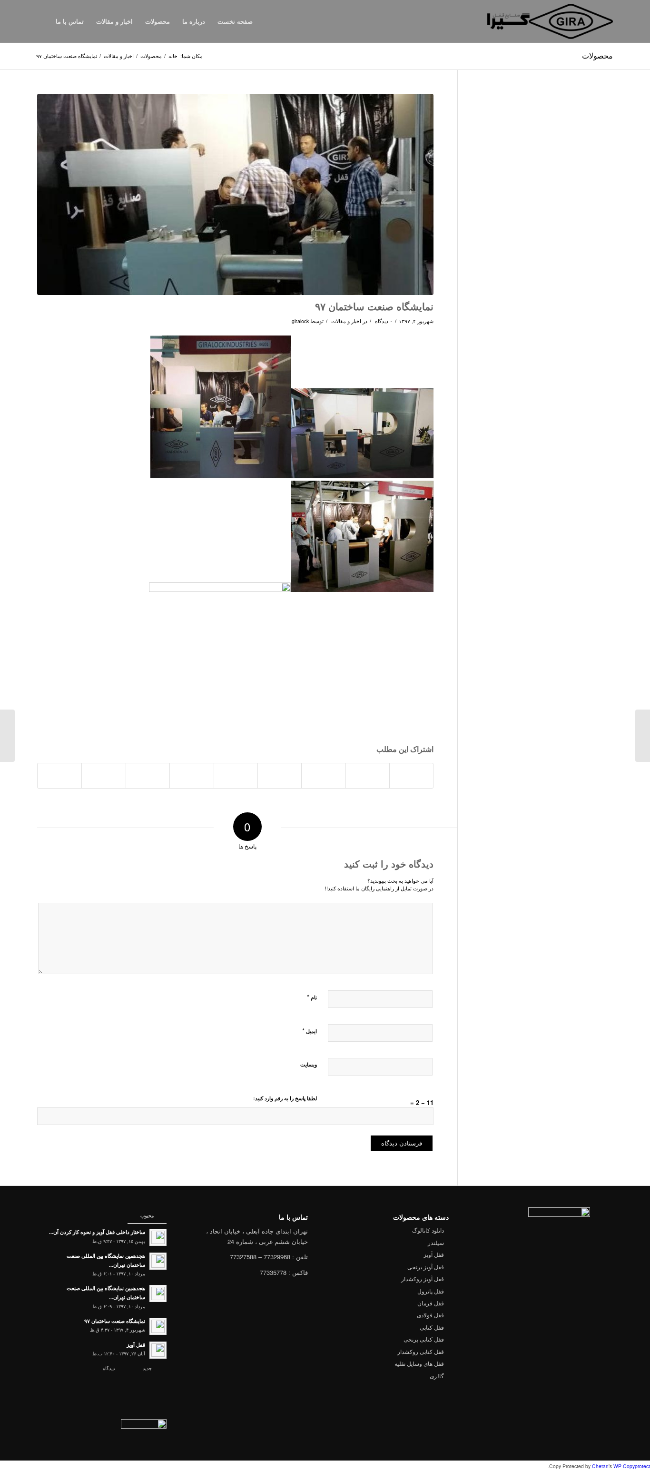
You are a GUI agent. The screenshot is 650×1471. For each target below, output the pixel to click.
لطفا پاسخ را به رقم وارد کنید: (285, 1098)
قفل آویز (433, 1254)
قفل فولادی (430, 1315)
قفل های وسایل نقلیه (419, 1363)
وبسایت (308, 1064)
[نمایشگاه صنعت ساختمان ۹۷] (235, 194)
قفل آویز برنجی (425, 1267)
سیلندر (436, 1242)
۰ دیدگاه (383, 321)
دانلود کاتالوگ (428, 1230)
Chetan (600, 1466)
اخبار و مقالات (119, 55)
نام (312, 996)
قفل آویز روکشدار (422, 1278)
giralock (300, 321)
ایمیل (309, 1030)
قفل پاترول (430, 1291)
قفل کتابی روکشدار (420, 1351)
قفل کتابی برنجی (424, 1339)
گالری (437, 1376)
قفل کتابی (432, 1327)
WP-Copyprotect (631, 1466)
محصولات (597, 55)
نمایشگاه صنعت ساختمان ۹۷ (374, 306)
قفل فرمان (430, 1303)
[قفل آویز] (642, 736)
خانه (172, 55)
